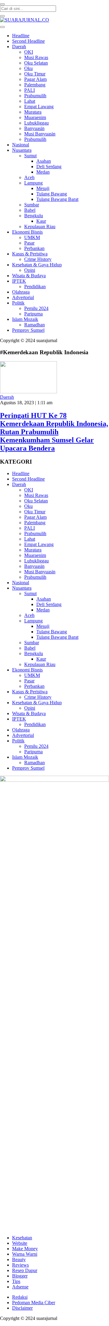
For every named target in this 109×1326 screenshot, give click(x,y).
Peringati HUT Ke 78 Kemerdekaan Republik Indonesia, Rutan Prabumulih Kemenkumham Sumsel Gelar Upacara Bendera (54, 431)
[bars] (2, 27)
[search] (2, 4)
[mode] (2, 16)
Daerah (7, 397)
